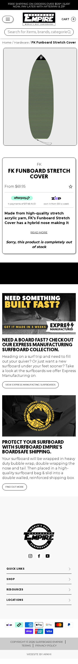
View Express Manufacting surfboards (30, 384)
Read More (39, 232)
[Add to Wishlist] (71, 186)
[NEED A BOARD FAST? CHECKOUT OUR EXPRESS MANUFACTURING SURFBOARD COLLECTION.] (39, 313)
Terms (26, 645)
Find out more (14, 486)
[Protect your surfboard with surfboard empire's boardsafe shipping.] (39, 416)
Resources (14, 589)
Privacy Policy (46, 645)
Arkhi (47, 654)
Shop (10, 579)
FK (39, 164)
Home (6, 42)
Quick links (15, 569)
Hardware (21, 42)
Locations (14, 600)
